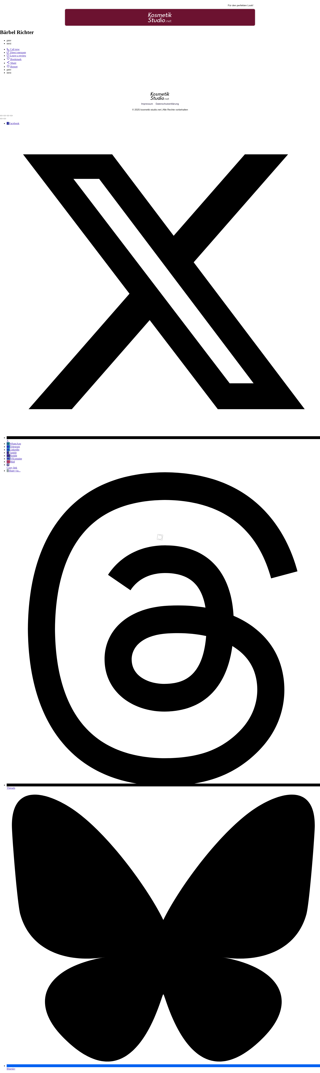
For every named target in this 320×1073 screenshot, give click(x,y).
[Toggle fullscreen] (8, 115)
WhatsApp (15, 443)
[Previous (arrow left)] (1, 118)
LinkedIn (14, 449)
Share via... (14, 470)
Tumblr (13, 452)
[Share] (4, 115)
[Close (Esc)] (1, 115)
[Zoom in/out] (11, 115)
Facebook (14, 123)
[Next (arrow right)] (4, 118)
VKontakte (16, 458)
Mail (12, 461)
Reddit (13, 455)
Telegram (15, 446)
